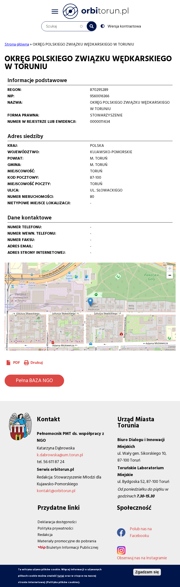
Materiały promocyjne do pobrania (67, 541)
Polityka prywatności (55, 528)
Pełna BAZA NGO (34, 380)
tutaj (60, 576)
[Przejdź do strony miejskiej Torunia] (20, 439)
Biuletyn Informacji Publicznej (72, 547)
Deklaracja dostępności (57, 522)
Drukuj (37, 362)
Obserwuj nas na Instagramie (142, 558)
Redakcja (45, 535)
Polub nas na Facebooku (141, 532)
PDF (16, 362)
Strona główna (17, 44)
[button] (90, 302)
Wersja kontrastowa (124, 26)
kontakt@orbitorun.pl (56, 491)
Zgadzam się (147, 572)
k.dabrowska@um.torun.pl (60, 455)
